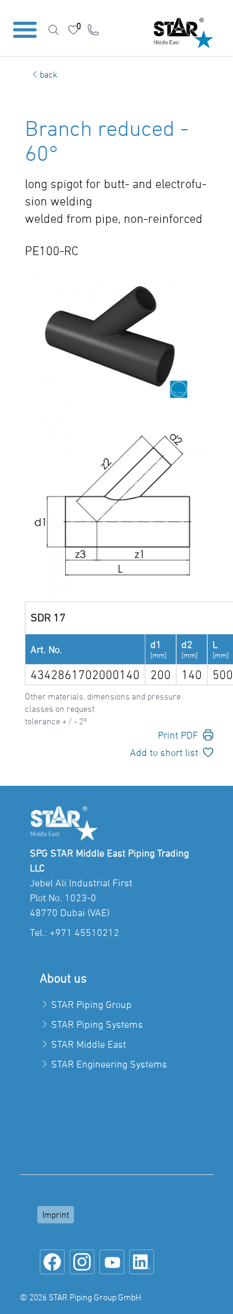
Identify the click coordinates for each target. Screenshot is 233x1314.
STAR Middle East (88, 1044)
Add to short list (164, 752)
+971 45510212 (84, 932)
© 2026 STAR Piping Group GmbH (80, 1297)
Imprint (55, 1214)
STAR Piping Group (91, 1004)
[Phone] (93, 29)
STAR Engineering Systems (109, 1063)
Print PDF (178, 734)
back (48, 74)
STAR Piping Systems (97, 1024)
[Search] (53, 29)
